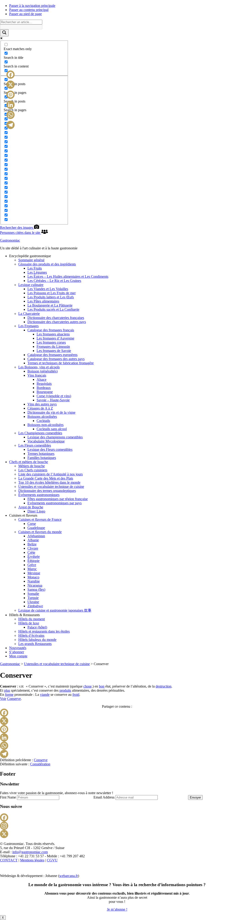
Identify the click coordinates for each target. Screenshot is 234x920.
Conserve (14, 699)
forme (9, 694)
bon (101, 686)
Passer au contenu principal (28, 10)
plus (7, 690)
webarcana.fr (68, 876)
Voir (3, 699)
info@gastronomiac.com (30, 852)
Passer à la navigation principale (32, 6)
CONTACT (9, 860)
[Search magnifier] (4, 32)
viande (45, 694)
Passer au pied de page (25, 14)
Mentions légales (32, 860)
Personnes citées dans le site (20, 233)
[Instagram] (117, 826)
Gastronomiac (10, 240)
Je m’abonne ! (117, 909)
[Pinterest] (117, 729)
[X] (117, 721)
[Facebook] (117, 713)
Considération (40, 764)
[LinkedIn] (117, 737)
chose (87, 686)
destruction (163, 686)
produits (65, 690)
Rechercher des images (17, 227)
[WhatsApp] (117, 746)
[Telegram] (117, 754)
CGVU (52, 860)
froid (75, 694)
